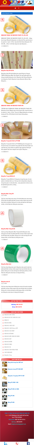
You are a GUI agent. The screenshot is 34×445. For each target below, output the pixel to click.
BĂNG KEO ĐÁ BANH (9, 333)
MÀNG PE (6, 320)
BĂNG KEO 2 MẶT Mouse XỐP (11, 328)
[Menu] (18, 8)
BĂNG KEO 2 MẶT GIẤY (9, 325)
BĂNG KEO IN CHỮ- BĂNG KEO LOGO (12, 317)
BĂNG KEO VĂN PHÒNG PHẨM (11, 349)
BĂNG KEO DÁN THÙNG (9, 314)
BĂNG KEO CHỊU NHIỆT (9, 331)
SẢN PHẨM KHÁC (8, 352)
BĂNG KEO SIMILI (8, 344)
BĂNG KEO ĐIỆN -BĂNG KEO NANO (12, 336)
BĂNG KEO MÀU (7, 322)
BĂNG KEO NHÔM (8, 341)
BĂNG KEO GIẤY (7, 339)
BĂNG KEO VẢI (7, 347)
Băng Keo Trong (8, 355)
